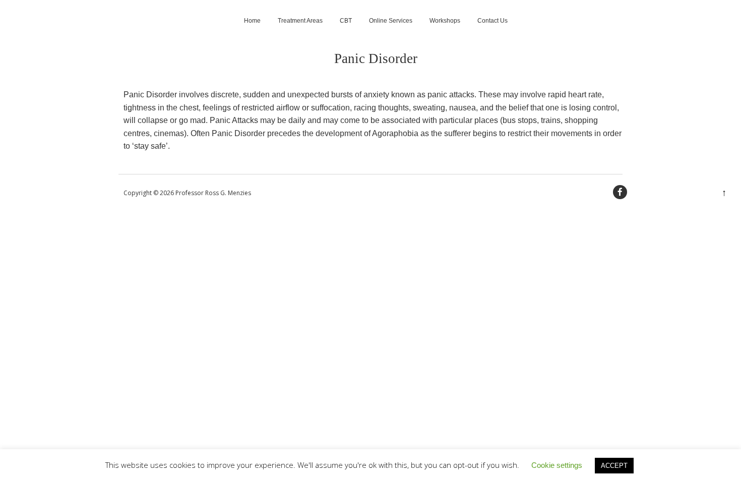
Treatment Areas (300, 20)
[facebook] (620, 192)
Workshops (444, 20)
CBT (346, 20)
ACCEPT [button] (614, 465)
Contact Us (492, 20)
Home (252, 20)
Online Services (390, 20)
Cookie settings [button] (556, 465)
